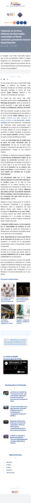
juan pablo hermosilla (19, 342)
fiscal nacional (8, 342)
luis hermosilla (8, 344)
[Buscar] (21, 22)
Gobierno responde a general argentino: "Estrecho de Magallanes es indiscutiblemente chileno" (19, 439)
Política (19, 76)
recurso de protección (19, 344)
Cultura (8, 467)
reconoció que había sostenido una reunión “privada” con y (15, 120)
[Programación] (18, 22)
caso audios (22, 340)
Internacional (10, 472)
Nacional (12, 76)
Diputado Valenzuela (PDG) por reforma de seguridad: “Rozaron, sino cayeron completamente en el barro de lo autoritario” (18, 425)
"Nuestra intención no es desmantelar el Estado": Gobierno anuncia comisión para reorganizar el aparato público (18, 411)
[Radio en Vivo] (14, 22)
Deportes (9, 470)
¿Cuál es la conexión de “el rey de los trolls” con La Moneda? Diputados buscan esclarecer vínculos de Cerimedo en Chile (18, 396)
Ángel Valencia (14, 340)
